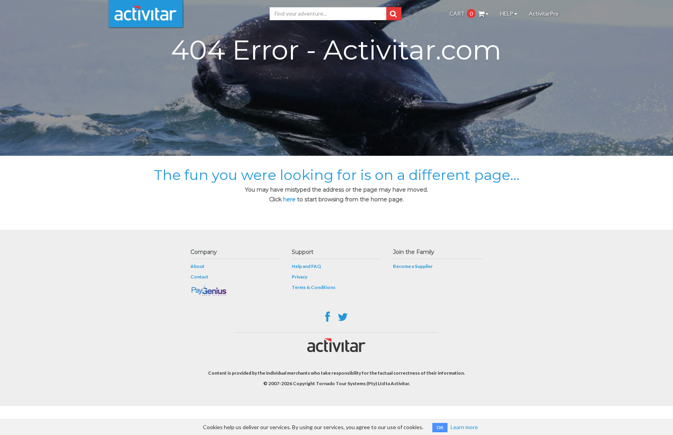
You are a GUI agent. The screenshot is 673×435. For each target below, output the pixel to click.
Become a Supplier (413, 266)
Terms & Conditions (313, 287)
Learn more (464, 427)
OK (440, 427)
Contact (199, 277)
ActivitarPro (543, 13)
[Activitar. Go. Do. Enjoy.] (146, 13)
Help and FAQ (306, 266)
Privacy (299, 277)
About (197, 266)
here (289, 199)
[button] (393, 13)
